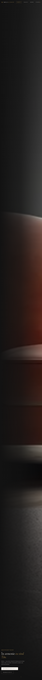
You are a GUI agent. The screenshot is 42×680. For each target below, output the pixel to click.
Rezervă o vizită (7, 672)
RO (39, 2)
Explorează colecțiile (9, 668)
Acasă (12, 2)
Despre (32, 2)
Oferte (19, 2)
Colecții (26, 2)
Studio (37, 2)
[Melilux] (6, 2)
